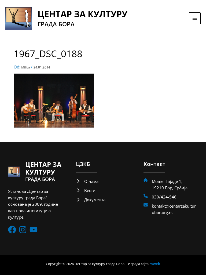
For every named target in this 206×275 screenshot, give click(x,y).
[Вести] (85, 190)
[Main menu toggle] (195, 18)
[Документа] (90, 199)
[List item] (12, 230)
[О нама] (87, 181)
